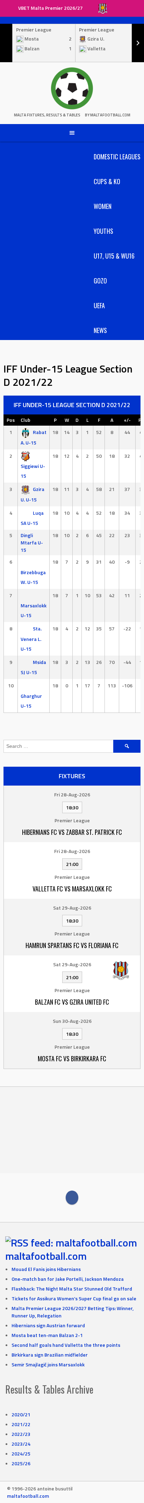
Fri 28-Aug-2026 (72, 794)
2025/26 (21, 1463)
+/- (127, 420)
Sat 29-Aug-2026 (72, 907)
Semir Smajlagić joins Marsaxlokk (48, 1364)
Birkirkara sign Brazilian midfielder (50, 1354)
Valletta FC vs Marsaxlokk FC (72, 888)
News (100, 330)
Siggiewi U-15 (33, 470)
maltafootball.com (46, 1256)
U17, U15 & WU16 (114, 255)
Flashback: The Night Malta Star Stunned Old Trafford (72, 1288)
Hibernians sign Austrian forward (48, 1325)
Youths (103, 231)
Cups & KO (107, 181)
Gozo (100, 280)
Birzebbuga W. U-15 (33, 577)
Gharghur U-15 (31, 700)
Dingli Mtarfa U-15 (32, 543)
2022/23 (21, 1434)
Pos (11, 420)
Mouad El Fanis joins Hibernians (46, 1269)
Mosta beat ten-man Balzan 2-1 (47, 1335)
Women (102, 206)
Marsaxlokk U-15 (33, 610)
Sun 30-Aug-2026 (72, 1021)
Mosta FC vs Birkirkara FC (72, 1058)
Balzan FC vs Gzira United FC (72, 1001)
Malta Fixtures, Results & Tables (47, 115)
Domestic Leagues (117, 156)
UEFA (99, 305)
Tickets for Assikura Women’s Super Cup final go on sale (74, 1298)
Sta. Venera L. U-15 (31, 638)
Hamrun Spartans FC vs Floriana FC (72, 945)
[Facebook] (72, 1198)
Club (25, 420)
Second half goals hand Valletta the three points (66, 1345)
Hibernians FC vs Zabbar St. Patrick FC (72, 832)
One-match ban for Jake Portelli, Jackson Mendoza (68, 1278)
